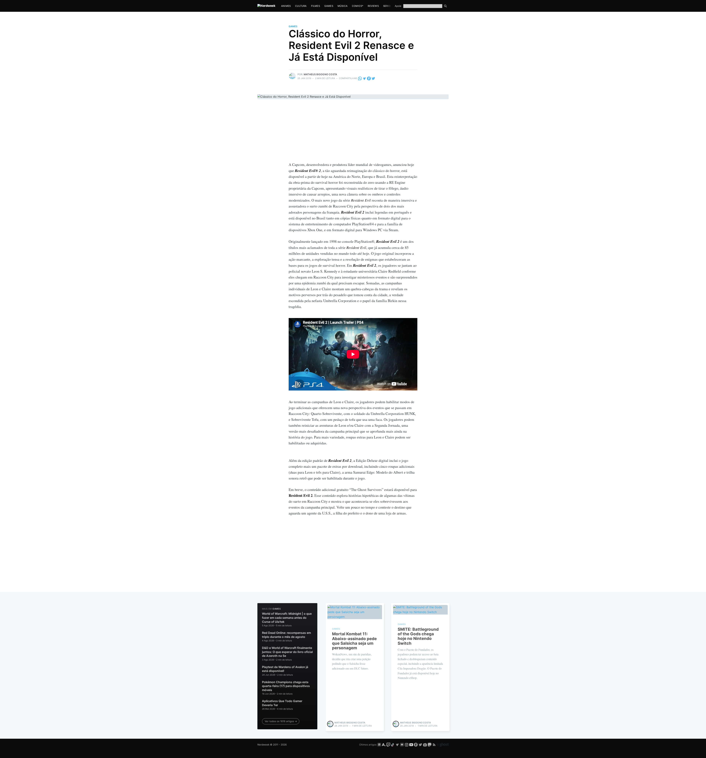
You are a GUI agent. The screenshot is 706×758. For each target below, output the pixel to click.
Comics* (357, 5)
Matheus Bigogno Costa (320, 74)
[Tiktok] (393, 744)
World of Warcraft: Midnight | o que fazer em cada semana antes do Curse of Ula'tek (287, 617)
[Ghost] (443, 744)
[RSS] (434, 744)
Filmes (315, 5)
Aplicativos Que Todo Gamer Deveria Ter (282, 703)
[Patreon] (379, 744)
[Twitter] (373, 78)
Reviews (373, 5)
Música (342, 5)
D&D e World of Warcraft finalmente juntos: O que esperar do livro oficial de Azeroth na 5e (287, 652)
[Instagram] (407, 744)
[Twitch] (388, 744)
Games (328, 5)
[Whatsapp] (360, 78)
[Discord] (402, 744)
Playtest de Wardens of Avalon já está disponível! (285, 669)
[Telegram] (364, 78)
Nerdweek (263, 744)
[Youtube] (411, 744)
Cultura (300, 5)
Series (387, 5)
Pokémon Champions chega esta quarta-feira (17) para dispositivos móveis (286, 686)
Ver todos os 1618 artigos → (281, 721)
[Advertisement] (353, 134)
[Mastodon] (430, 744)
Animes (286, 5)
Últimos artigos (368, 744)
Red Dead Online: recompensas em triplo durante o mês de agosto (286, 635)
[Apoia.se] (384, 744)
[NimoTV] (425, 744)
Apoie (398, 5)
